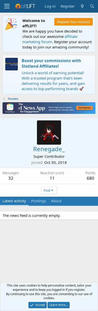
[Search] (92, 6)
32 (10, 178)
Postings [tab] (38, 200)
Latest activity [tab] (14, 200)
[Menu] (7, 6)
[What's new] (82, 6)
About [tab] (56, 200)
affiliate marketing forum (49, 39)
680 (90, 178)
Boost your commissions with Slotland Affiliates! (51, 63)
